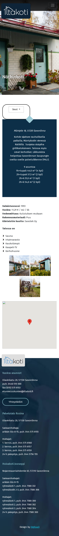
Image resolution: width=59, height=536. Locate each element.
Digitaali (35, 527)
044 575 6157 (25, 446)
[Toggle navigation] (52, 6)
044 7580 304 (29, 508)
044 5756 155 (31, 454)
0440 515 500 (14, 383)
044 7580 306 (32, 489)
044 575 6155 (32, 431)
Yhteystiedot (15, 401)
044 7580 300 (29, 500)
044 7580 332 (29, 485)
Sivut (15, 109)
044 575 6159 (25, 450)
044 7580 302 (29, 504)
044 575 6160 (25, 442)
